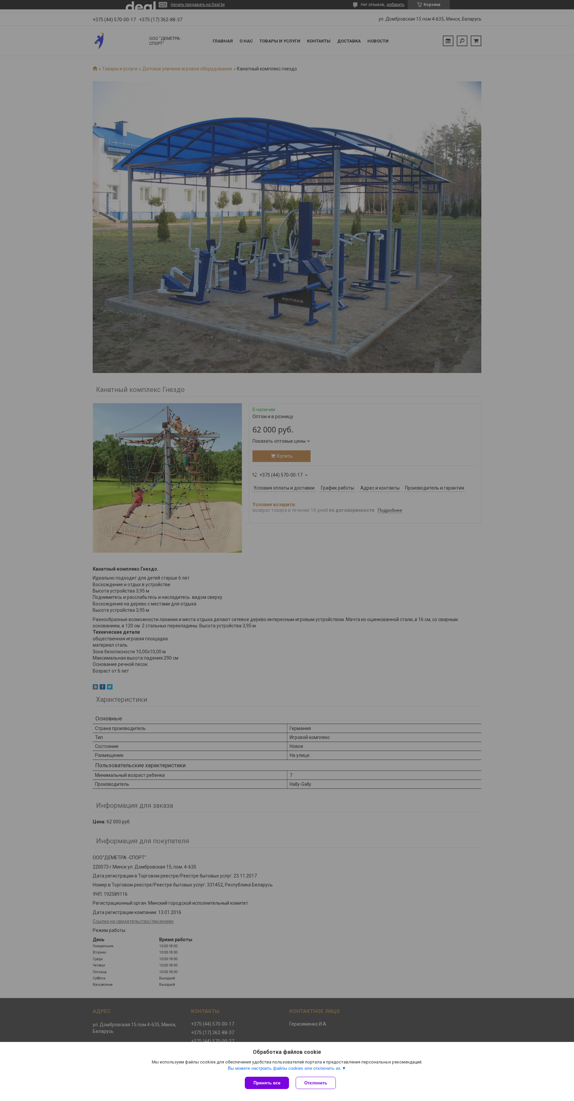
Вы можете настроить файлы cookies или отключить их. (285, 1068)
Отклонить (315, 1082)
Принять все (266, 1082)
